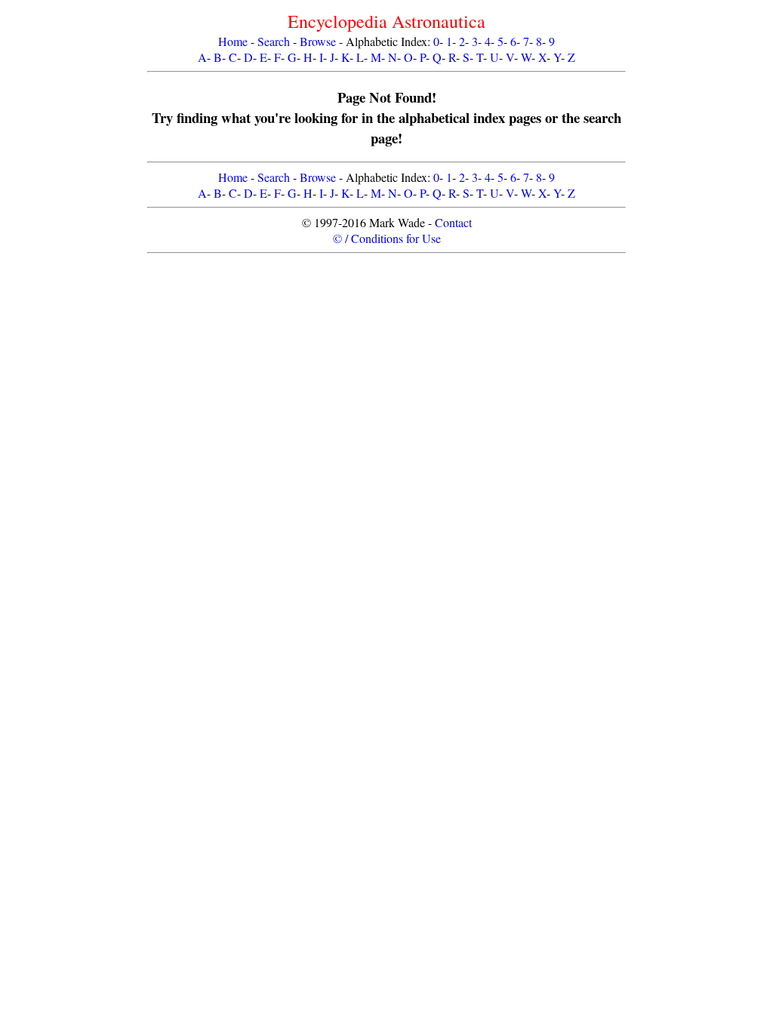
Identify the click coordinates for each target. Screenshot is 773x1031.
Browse (318, 41)
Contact (453, 222)
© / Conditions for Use (387, 238)
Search (273, 41)
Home (233, 41)
